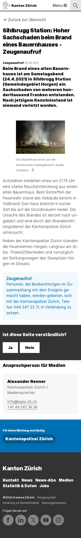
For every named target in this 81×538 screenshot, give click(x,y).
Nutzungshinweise (54, 503)
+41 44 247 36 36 (22, 407)
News (27, 480)
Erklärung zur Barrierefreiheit (21, 503)
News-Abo (45, 480)
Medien (66, 480)
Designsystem (46, 497)
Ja (10, 347)
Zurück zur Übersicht (27, 20)
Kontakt (11, 480)
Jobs (44, 486)
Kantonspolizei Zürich (29, 438)
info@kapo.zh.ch (22, 401)
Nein (29, 347)
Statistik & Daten (20, 486)
